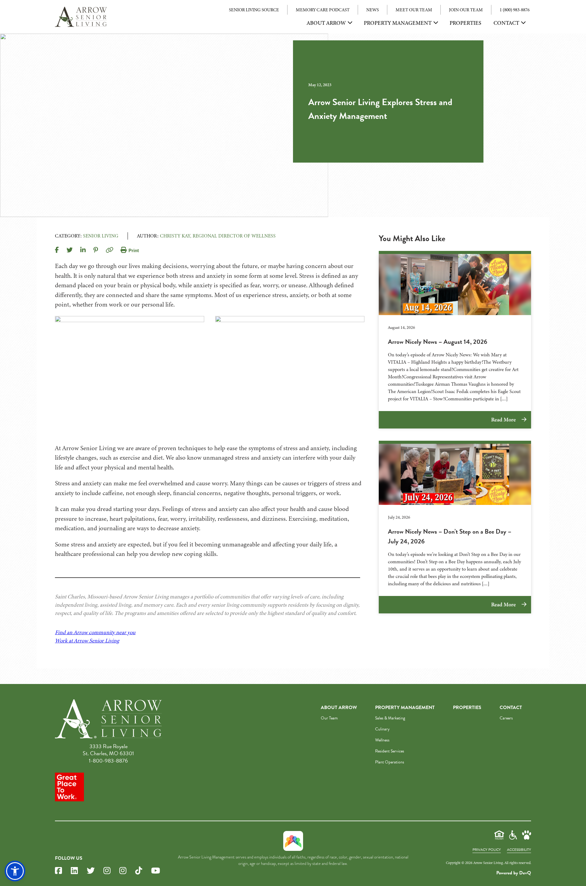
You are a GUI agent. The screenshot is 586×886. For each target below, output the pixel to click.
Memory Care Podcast (322, 10)
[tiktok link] (138, 871)
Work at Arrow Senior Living (87, 640)
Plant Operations (389, 762)
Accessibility (519, 849)
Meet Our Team (414, 10)
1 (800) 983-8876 (515, 10)
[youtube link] (155, 871)
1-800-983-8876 (108, 760)
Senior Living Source (254, 10)
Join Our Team (466, 10)
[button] (15, 871)
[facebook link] (58, 871)
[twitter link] (91, 871)
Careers (506, 718)
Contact (506, 23)
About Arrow (326, 23)
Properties (465, 23)
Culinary (382, 729)
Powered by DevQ (513, 873)
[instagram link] (106, 871)
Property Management (398, 23)
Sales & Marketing (390, 718)
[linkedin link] (74, 871)
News (372, 10)
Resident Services (389, 751)
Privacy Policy (486, 849)
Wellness (382, 740)
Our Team (329, 718)
